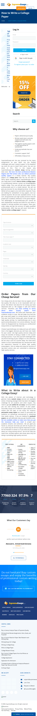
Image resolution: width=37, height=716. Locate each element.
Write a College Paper (7, 648)
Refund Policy (28, 709)
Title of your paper (8, 237)
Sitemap (13, 710)
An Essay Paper (5, 668)
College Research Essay (7, 650)
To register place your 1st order (24, 64)
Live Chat (25, 376)
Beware (4, 615)
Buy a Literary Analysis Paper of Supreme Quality (15, 630)
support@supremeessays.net (18, 368)
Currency (5, 273)
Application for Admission (8, 661)
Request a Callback (29, 686)
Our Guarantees (18, 607)
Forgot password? (24, 62)
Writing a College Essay (7, 645)
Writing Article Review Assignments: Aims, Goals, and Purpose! (16, 634)
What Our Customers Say (18, 520)
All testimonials (18, 558)
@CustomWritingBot (30, 689)
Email (14, 35)
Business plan (16, 536)
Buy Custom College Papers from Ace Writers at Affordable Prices (14, 654)
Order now (21, 8)
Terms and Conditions (7, 709)
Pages (4, 251)
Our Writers (26, 611)
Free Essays (20, 615)
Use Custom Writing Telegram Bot (20, 588)
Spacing (5, 266)
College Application (6, 658)
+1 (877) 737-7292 (21, 363)
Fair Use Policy (5, 710)
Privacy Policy (19, 709)
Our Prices (5, 611)
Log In (24, 50)
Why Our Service (16, 611)
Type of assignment (8, 229)
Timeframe (6, 258)
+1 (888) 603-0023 (21, 365)
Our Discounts (29, 607)
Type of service (7, 222)
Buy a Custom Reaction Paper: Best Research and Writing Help (15, 638)
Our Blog (12, 615)
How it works (6, 607)
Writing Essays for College (8, 642)
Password (15, 42)
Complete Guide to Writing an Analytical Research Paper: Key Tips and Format (15, 664)
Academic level (7, 244)
